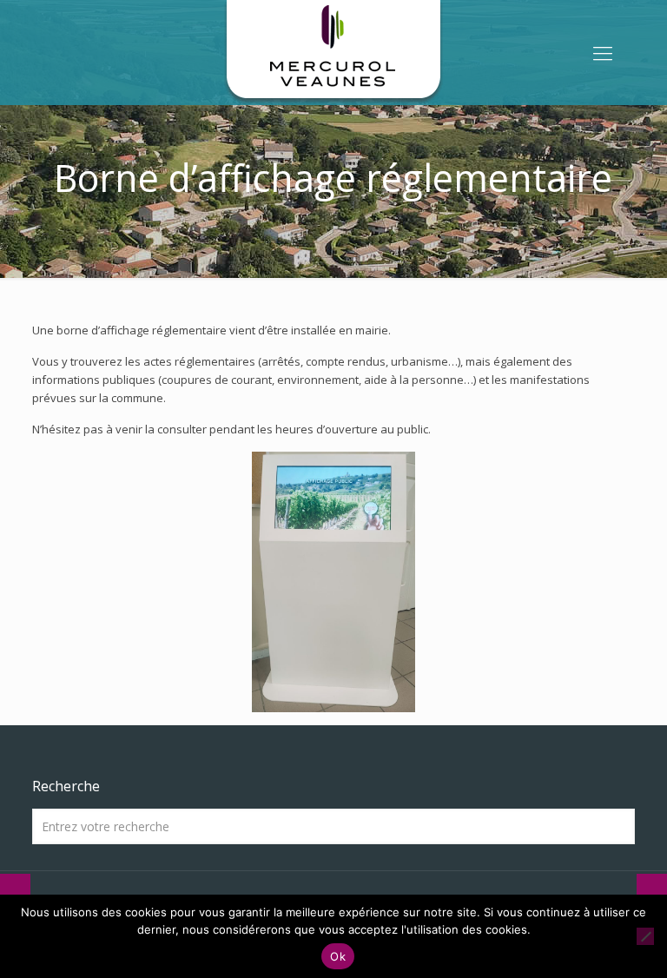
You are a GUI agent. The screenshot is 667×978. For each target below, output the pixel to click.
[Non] (645, 936)
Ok (338, 956)
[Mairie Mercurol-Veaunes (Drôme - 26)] (333, 52)
